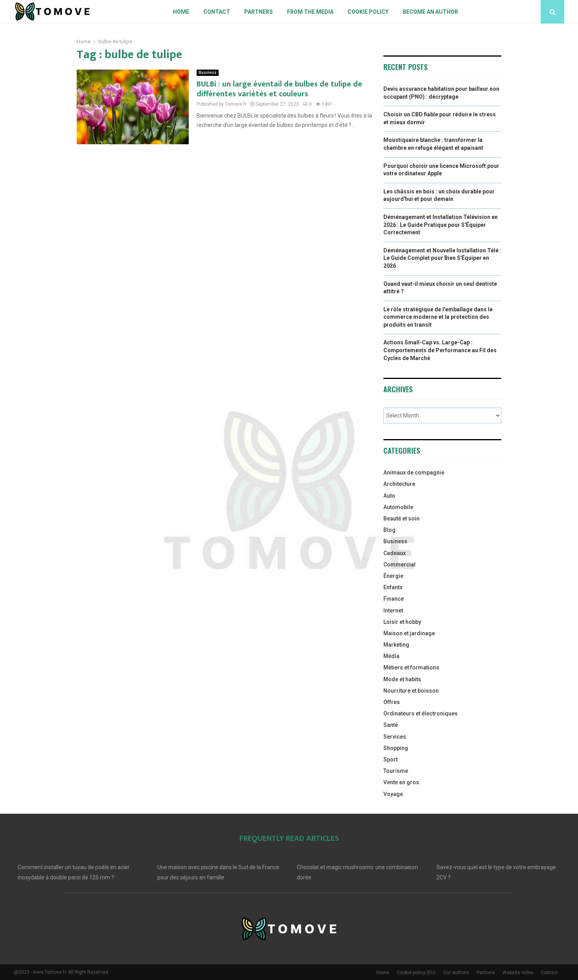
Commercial (399, 564)
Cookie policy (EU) (416, 972)
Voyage (393, 794)
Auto (389, 496)
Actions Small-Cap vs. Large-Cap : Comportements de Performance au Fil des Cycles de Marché (440, 350)
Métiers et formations (411, 667)
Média (391, 656)
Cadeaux (394, 553)
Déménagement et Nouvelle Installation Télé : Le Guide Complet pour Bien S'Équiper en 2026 (442, 258)
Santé (390, 725)
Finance (393, 599)
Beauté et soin (401, 518)
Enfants (393, 587)
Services (394, 737)
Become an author (430, 12)
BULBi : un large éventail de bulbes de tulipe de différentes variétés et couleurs (279, 89)
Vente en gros (401, 782)
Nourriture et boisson (411, 691)
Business (208, 72)
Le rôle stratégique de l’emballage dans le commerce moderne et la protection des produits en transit (438, 317)
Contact (216, 12)
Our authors (456, 972)
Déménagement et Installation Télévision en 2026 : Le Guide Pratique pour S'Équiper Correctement (440, 224)
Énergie (393, 576)
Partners (258, 12)
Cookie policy (368, 12)
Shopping (395, 748)
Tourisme (395, 771)
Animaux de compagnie (413, 472)
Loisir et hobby (402, 622)
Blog (389, 530)
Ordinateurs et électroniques (420, 713)
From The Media (310, 12)
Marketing (396, 645)
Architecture (399, 484)
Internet (393, 610)
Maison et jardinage (409, 633)
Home (181, 12)
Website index (518, 972)
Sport (390, 759)
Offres (391, 702)
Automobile (398, 507)
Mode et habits (402, 679)
